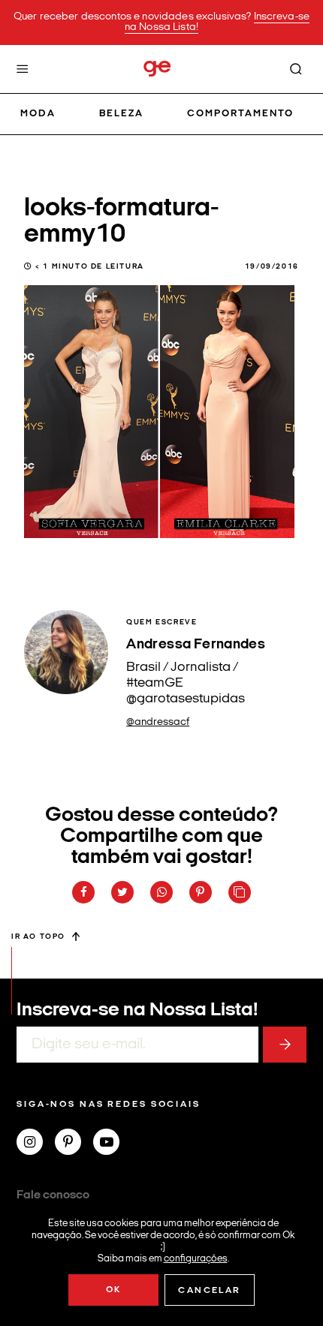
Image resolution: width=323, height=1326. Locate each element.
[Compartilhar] (83, 892)
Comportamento (240, 114)
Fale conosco (53, 1195)
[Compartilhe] (239, 892)
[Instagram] (36, 1144)
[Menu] (23, 69)
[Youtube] (112, 1144)
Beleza (121, 114)
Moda (38, 114)
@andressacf (157, 722)
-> (284, 1045)
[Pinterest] (74, 1144)
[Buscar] (295, 69)
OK (114, 1289)
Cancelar (209, 1290)
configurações (196, 1258)
